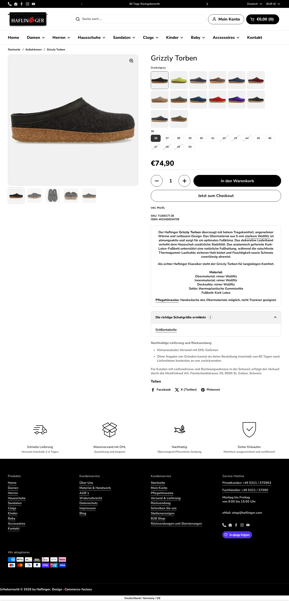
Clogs (12, 508)
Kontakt (13, 528)
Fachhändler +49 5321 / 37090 (245, 490)
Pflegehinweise (162, 493)
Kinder (12, 513)
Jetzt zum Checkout (216, 195)
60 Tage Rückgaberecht (144, 4)
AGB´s (84, 493)
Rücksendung (161, 503)
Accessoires (16, 523)
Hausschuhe (17, 498)
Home (12, 483)
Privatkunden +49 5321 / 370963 (246, 483)
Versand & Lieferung (166, 498)
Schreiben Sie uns (164, 508)
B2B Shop (158, 518)
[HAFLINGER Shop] (28, 19)
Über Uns (86, 483)
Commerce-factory (77, 589)
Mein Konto (159, 488)
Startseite (14, 49)
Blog (82, 513)
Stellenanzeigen (162, 513)
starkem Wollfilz (257, 236)
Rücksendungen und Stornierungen (176, 523)
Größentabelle (166, 330)
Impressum (87, 508)
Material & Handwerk (95, 488)
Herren (13, 493)
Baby (11, 518)
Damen (13, 488)
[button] (262, 19)
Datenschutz (88, 503)
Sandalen (15, 503)
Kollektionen (34, 49)
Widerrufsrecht (90, 498)
